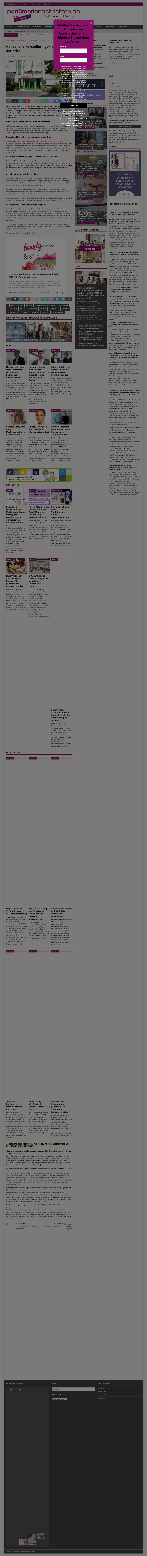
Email (62, 56)
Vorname (63, 47)
